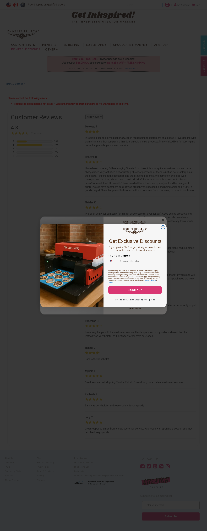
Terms (110, 282)
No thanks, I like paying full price (135, 300)
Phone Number (119, 255)
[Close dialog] (163, 227)
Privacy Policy (150, 280)
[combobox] (113, 261)
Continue (135, 290)
